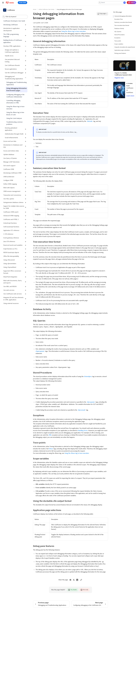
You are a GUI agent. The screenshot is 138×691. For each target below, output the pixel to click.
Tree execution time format (121, 25)
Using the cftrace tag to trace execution (15, 108)
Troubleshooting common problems (14, 123)
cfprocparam (91, 402)
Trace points (117, 41)
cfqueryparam (40, 351)
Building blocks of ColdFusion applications (12, 41)
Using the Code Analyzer (14, 118)
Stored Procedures (119, 35)
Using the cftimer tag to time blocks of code (15, 113)
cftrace (51, 449)
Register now (119, 78)
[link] (10, 3)
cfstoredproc (88, 376)
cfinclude (90, 121)
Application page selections (122, 50)
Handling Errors (83, 430)
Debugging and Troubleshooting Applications (16, 83)
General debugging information (123, 16)
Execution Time (118, 19)
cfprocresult (82, 410)
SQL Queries (117, 31)
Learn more (130, 96)
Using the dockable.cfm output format (124, 47)
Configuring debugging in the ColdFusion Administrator (15, 96)
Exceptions (117, 38)
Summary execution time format (123, 22)
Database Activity (119, 28)
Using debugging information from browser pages (16, 89)
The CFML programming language (11, 35)
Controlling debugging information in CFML (13, 102)
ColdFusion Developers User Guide (14, 21)
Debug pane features (120, 53)
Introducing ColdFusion (10, 24)
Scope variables (118, 44)
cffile (50, 435)
